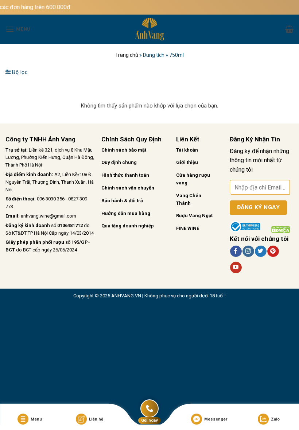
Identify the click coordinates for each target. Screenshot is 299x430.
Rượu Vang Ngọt (194, 215)
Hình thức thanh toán (125, 175)
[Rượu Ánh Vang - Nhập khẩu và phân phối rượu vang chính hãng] (149, 29)
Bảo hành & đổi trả (122, 200)
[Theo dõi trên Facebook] (235, 251)
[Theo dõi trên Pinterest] (273, 251)
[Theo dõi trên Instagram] (248, 251)
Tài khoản (187, 150)
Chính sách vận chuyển (127, 188)
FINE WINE (187, 228)
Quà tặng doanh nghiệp (127, 225)
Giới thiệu (187, 162)
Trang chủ (126, 55)
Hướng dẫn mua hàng (125, 213)
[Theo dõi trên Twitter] (260, 251)
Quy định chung (119, 162)
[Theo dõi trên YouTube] (235, 267)
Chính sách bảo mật (123, 150)
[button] (18, 29)
